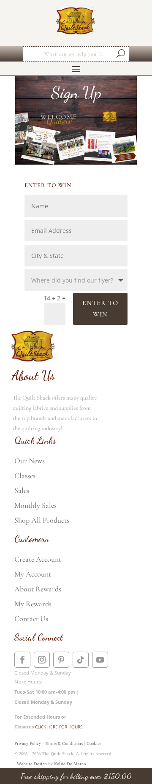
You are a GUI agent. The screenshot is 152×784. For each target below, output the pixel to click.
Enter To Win (100, 309)
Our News (29, 460)
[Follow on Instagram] (42, 660)
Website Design (32, 764)
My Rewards (33, 603)
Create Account (37, 559)
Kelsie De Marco (70, 764)
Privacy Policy (27, 743)
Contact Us (31, 618)
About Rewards (37, 589)
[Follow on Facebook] (22, 660)
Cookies (94, 743)
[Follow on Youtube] (100, 660)
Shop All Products (41, 520)
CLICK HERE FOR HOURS (58, 727)
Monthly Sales (35, 505)
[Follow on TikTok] (81, 660)
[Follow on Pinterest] (61, 660)
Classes (24, 475)
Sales (21, 490)
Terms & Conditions (64, 743)
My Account (32, 574)
